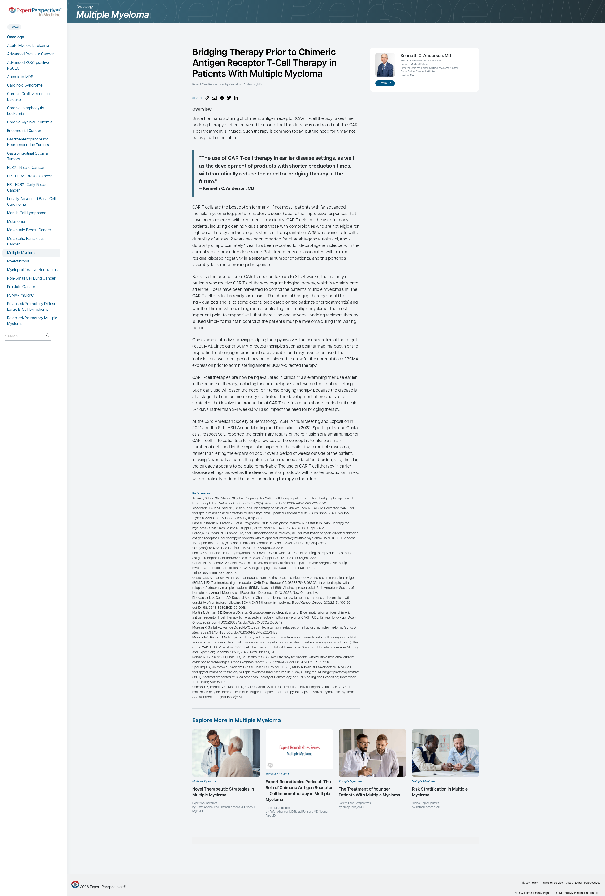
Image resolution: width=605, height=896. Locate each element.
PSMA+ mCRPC (20, 295)
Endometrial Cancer (24, 131)
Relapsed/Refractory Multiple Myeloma (32, 321)
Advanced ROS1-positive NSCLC (28, 65)
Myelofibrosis (18, 261)
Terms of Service (552, 883)
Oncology (15, 37)
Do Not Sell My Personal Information (577, 893)
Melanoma (16, 222)
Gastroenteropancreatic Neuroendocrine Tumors (28, 142)
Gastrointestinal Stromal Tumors (27, 156)
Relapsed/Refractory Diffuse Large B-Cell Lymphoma (31, 307)
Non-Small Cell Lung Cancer (31, 278)
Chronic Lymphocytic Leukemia (25, 111)
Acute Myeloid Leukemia (28, 46)
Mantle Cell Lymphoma (26, 213)
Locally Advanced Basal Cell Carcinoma (31, 202)
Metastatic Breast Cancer (29, 230)
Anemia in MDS (20, 77)
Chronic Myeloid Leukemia (29, 122)
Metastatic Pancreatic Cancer (26, 241)
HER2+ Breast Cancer (25, 168)
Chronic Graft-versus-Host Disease (29, 97)
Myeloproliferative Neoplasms (32, 270)
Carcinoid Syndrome (25, 85)
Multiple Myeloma (22, 253)
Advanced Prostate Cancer (30, 54)
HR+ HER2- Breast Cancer (29, 176)
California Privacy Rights (536, 893)
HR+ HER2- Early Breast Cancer (27, 187)
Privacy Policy (529, 883)
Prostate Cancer (21, 287)
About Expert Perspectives (583, 883)
